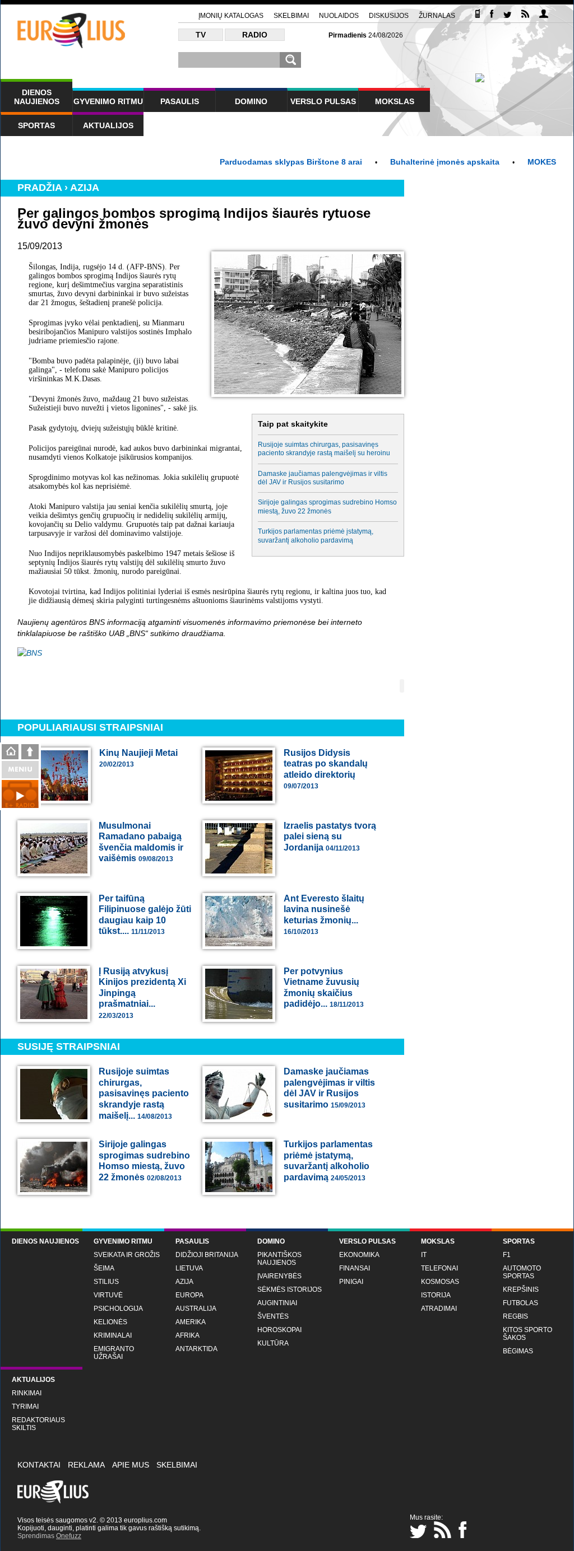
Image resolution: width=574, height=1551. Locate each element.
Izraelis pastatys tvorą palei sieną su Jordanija (330, 836)
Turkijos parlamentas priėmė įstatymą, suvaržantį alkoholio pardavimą (315, 535)
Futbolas (520, 1303)
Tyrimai (25, 1406)
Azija (84, 187)
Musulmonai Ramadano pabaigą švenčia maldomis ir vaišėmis (141, 842)
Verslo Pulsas (323, 101)
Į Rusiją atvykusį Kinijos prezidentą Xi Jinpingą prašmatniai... (142, 993)
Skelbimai (291, 16)
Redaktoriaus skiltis (38, 1424)
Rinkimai (26, 1393)
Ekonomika (359, 1255)
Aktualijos (108, 125)
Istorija (436, 1295)
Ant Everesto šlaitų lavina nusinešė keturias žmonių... (324, 915)
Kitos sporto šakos (527, 1334)
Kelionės (110, 1322)
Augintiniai (277, 1303)
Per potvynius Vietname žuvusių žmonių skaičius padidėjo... (324, 987)
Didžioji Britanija (206, 1255)
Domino (251, 101)
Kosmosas (440, 1282)
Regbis (515, 1316)
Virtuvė (108, 1295)
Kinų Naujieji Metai (138, 758)
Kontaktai (39, 1464)
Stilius (106, 1282)
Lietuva (189, 1268)
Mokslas (394, 101)
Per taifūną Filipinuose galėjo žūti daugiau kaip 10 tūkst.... (145, 915)
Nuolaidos (339, 16)
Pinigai (351, 1282)
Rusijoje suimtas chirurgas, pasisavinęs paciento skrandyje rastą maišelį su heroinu (324, 449)
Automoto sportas (522, 1272)
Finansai (354, 1268)
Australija (195, 1308)
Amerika (190, 1322)
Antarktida (196, 1349)
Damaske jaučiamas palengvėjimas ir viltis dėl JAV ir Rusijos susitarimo (322, 478)
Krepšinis (521, 1289)
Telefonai (439, 1268)
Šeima (104, 1268)
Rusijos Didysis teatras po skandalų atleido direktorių (326, 769)
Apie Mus (130, 1464)
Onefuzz (68, 1536)
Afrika (187, 1335)
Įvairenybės (279, 1276)
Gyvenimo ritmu (108, 101)
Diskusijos (389, 16)
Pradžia (39, 187)
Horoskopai (279, 1330)
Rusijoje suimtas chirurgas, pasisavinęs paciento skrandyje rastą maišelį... (144, 1093)
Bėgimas (518, 1351)
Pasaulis (179, 101)
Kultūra (273, 1343)
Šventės (273, 1316)
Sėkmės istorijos (289, 1289)
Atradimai (439, 1308)
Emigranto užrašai (114, 1353)
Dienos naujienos (36, 97)
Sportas (36, 125)
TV (201, 34)
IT (424, 1255)
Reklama (86, 1464)
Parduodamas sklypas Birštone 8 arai (264, 161)
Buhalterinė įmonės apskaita (418, 161)
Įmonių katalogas (230, 16)
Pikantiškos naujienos (279, 1259)
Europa (189, 1295)
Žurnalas (437, 16)
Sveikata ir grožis (127, 1255)
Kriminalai (113, 1335)
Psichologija (118, 1308)
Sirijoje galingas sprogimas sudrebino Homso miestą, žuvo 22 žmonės (327, 506)
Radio (254, 34)
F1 (507, 1255)
